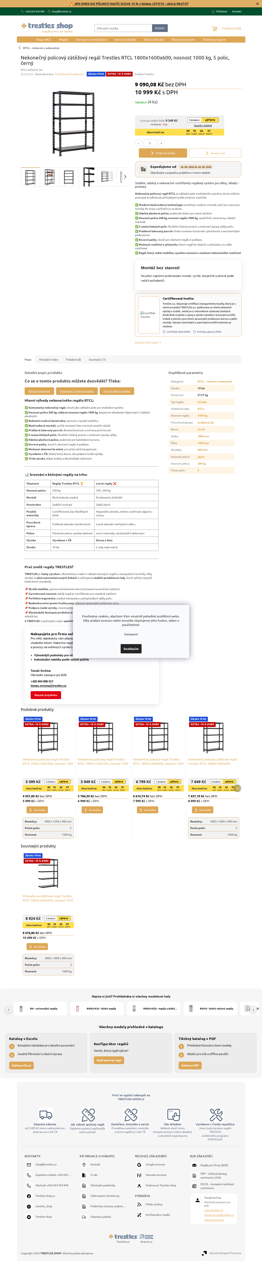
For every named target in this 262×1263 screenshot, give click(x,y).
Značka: (144, 74)
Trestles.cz (123, 1241)
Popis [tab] (28, 359)
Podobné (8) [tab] (73, 359)
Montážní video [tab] (48, 359)
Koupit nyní (217, 153)
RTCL (201, 408)
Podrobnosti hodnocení (69, 74)
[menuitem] (43, 39)
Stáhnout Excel (21, 1065)
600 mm (203, 449)
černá (201, 429)
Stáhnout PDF (190, 1065)
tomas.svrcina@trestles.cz (219, 1215)
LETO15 (210, 120)
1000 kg (202, 415)
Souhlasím (131, 649)
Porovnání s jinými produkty (77, 391)
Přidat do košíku (165, 153)
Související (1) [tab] (97, 359)
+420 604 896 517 (214, 1210)
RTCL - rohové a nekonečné (215, 381)
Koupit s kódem (203, 125)
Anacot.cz (146, 1241)
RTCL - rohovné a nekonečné (41, 48)
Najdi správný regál (109, 1060)
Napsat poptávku (46, 695)
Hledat (160, 28)
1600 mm (203, 443)
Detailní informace (146, 342)
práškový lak (206, 422)
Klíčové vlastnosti (39, 391)
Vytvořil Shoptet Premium (225, 1252)
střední (202, 402)
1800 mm (203, 436)
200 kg (202, 463)
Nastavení (131, 634)
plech (201, 456)
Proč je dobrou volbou (117, 391)
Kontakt (236, 11)
